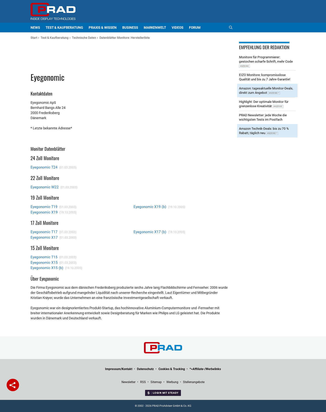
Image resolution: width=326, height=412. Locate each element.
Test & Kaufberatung (64, 27)
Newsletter (128, 382)
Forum (195, 27)
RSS (143, 382)
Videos (177, 27)
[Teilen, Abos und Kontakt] (13, 385)
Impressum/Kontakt (118, 369)
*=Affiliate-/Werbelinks (205, 369)
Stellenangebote (194, 382)
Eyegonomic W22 (45, 187)
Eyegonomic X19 (44, 212)
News (35, 27)
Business (130, 27)
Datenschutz (145, 369)
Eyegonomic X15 (44, 262)
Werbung (172, 382)
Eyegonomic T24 (44, 167)
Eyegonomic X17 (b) (150, 232)
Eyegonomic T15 (44, 257)
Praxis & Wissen (103, 27)
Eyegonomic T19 (44, 207)
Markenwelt (155, 27)
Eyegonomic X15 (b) (47, 268)
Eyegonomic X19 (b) (150, 207)
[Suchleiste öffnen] (230, 27)
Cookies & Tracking (171, 369)
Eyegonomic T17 (44, 232)
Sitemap (156, 382)
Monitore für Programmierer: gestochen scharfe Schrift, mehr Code (266, 61)
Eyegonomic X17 (44, 237)
